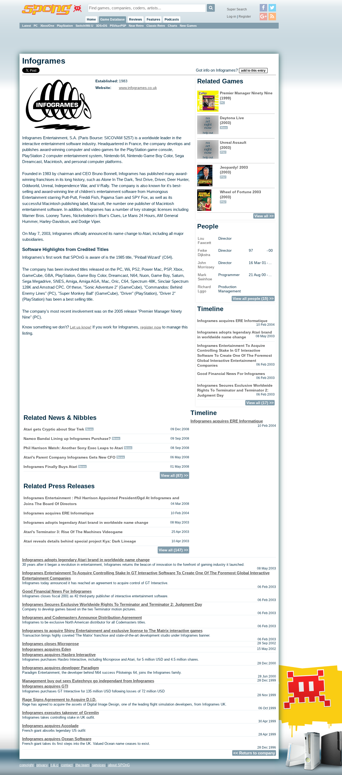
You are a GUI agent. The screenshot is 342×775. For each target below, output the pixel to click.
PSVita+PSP (118, 25)
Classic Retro (155, 25)
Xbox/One (47, 25)
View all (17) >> (260, 403)
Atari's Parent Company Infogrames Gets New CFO (69, 457)
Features (153, 19)
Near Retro (136, 25)
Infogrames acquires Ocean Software (56, 739)
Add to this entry (253, 70)
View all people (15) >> (253, 298)
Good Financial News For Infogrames (231, 373)
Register (245, 16)
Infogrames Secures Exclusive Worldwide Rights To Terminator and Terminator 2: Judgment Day (235, 390)
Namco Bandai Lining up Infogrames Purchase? (67, 438)
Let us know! (80, 327)
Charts (172, 25)
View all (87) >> (174, 475)
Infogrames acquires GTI (45, 686)
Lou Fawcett (204, 240)
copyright (27, 765)
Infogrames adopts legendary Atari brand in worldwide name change (86, 522)
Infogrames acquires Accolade (50, 726)
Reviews (135, 19)
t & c (54, 765)
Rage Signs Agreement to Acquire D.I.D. (59, 700)
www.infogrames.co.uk (138, 88)
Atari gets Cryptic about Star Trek (54, 429)
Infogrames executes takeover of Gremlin (60, 713)
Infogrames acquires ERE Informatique (59, 513)
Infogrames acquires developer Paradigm (60, 668)
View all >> (264, 216)
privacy (42, 765)
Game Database (112, 19)
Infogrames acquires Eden (46, 649)
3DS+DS (101, 25)
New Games (188, 25)
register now (150, 327)
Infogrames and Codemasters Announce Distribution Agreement (82, 617)
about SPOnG (119, 765)
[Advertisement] (302, 109)
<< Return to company (254, 753)
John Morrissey (206, 265)
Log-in (231, 16)
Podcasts (172, 19)
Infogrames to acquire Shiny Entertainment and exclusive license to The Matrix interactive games (112, 631)
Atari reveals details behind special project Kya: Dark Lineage (80, 541)
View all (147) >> (173, 550)
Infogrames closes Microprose (50, 644)
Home (91, 19)
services (98, 765)
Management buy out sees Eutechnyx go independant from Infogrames (88, 681)
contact (67, 765)
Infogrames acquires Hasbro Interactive (59, 655)
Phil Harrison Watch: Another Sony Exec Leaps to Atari (73, 448)
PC (36, 25)
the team (82, 765)
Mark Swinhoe (205, 277)
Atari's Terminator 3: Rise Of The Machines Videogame (73, 532)
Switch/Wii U (84, 25)
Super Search (237, 9)
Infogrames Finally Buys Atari (50, 466)
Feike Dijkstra (204, 252)
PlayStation (65, 25)
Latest (26, 25)
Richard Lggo (204, 289)
